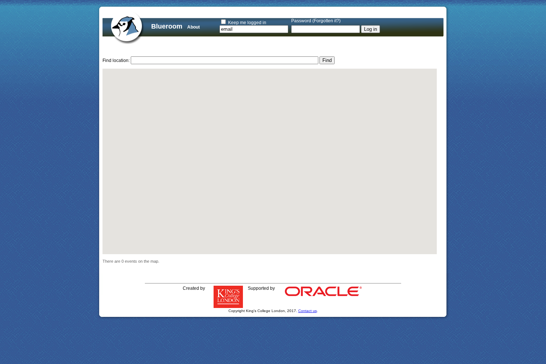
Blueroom (166, 26)
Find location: (116, 60)
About (193, 27)
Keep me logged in (247, 22)
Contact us (307, 311)
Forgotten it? (326, 20)
